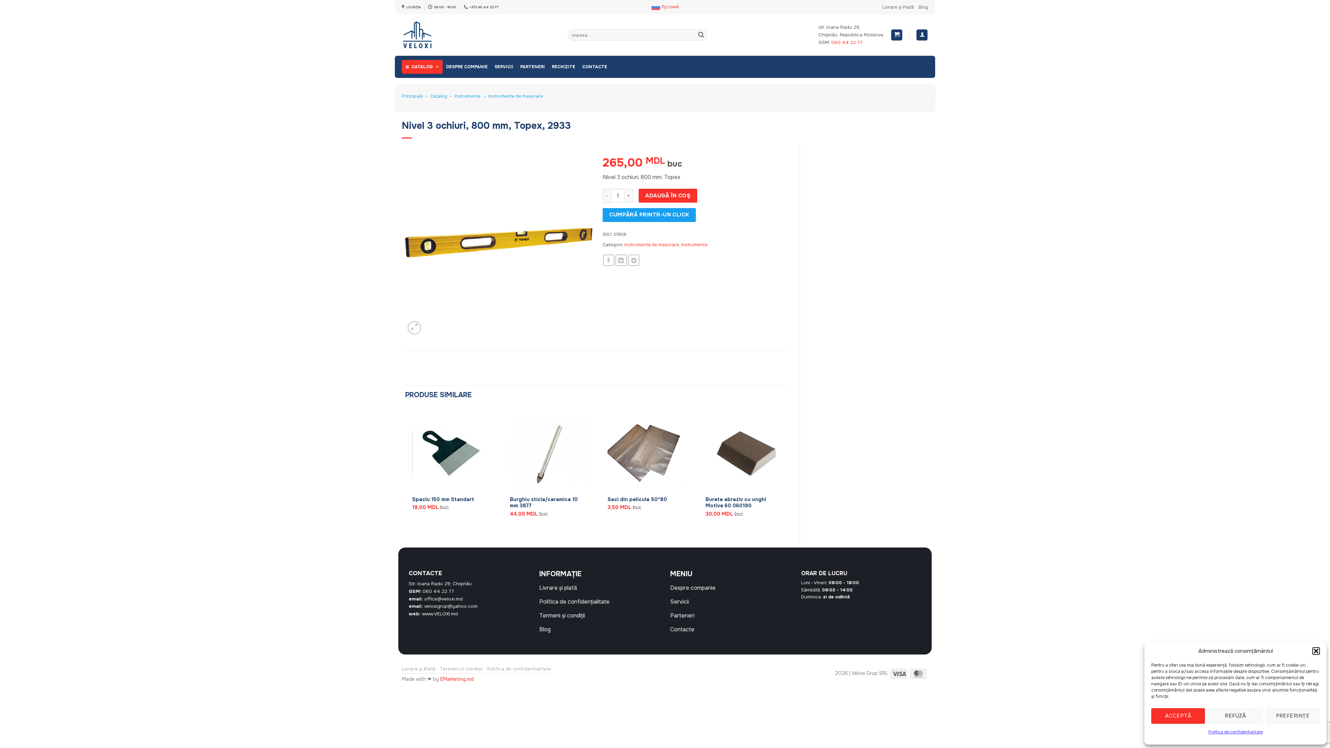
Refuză (1235, 715)
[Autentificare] (922, 35)
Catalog (422, 67)
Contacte (594, 67)
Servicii (504, 67)
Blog (923, 7)
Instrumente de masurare (515, 96)
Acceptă (1178, 715)
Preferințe (1293, 715)
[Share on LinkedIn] (621, 260)
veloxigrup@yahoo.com (451, 606)
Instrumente (467, 96)
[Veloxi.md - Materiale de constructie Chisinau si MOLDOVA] (424, 35)
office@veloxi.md (443, 599)
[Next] (789, 471)
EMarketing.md (457, 679)
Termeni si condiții (461, 669)
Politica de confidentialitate (1235, 732)
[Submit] (701, 35)
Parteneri (532, 67)
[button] (1316, 651)
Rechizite (563, 67)
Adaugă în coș (667, 195)
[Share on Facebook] (608, 260)
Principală (412, 96)
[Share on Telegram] (633, 260)
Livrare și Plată (898, 7)
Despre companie (467, 67)
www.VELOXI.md (440, 614)
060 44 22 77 (847, 42)
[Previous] (405, 471)
